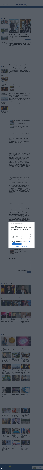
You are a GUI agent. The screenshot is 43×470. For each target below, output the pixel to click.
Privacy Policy (25, 246)
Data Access (21, 246)
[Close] (33, 223)
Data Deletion (17, 246)
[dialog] (21, 235)
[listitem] (21, 232)
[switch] (30, 234)
